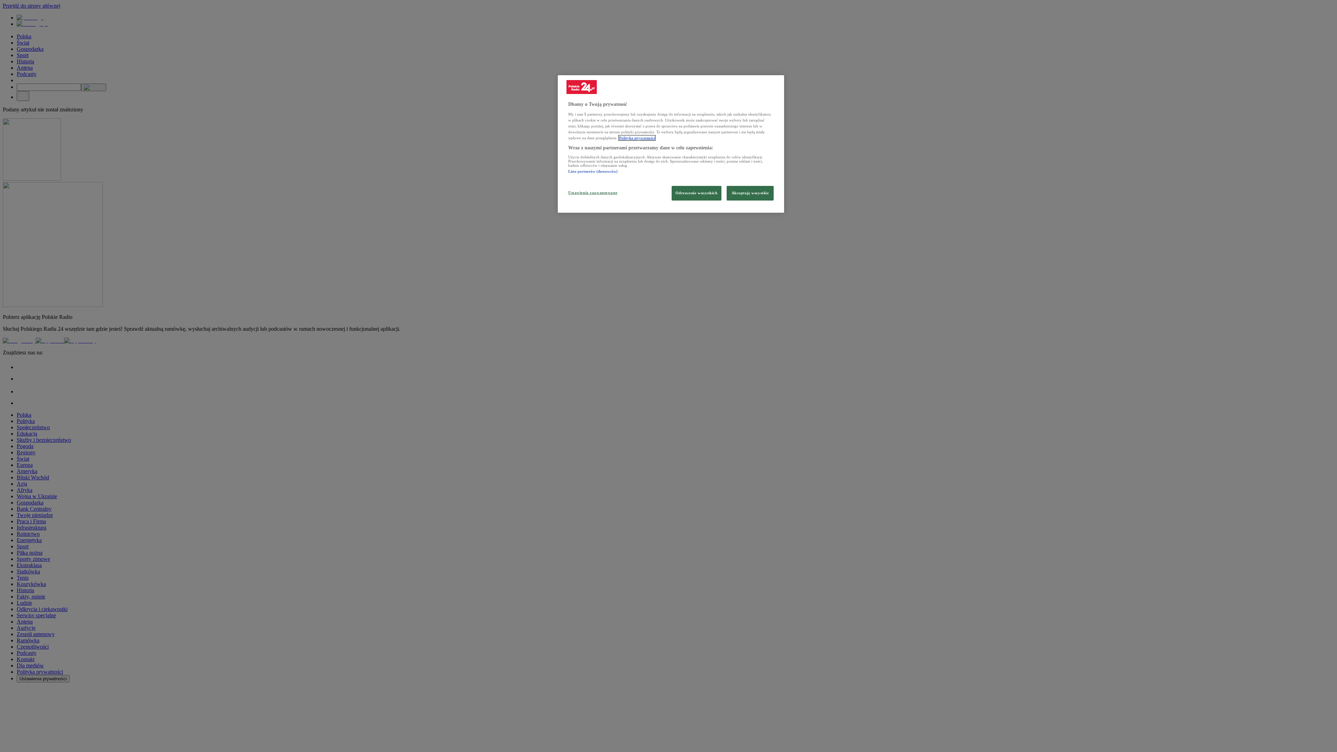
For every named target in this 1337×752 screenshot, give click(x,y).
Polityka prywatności (637, 138)
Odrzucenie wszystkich (696, 193)
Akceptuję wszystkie (750, 193)
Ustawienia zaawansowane (592, 192)
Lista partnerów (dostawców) (593, 171)
